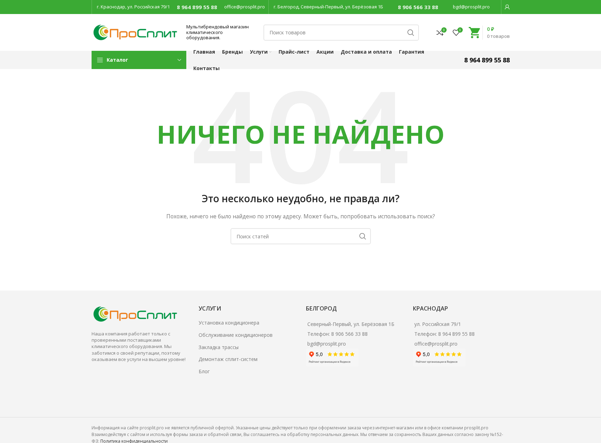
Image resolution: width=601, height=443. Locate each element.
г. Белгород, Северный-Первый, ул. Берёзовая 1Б (328, 7)
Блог (204, 371)
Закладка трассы (219, 347)
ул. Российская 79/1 (437, 324)
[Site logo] (135, 31)
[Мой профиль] (507, 7)
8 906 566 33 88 (418, 7)
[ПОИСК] (411, 33)
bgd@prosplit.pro (471, 7)
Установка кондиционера (229, 322)
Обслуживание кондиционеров (236, 335)
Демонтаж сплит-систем (228, 359)
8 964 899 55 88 (197, 7)
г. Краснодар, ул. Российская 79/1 (133, 7)
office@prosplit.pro (244, 7)
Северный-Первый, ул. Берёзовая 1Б (350, 324)
